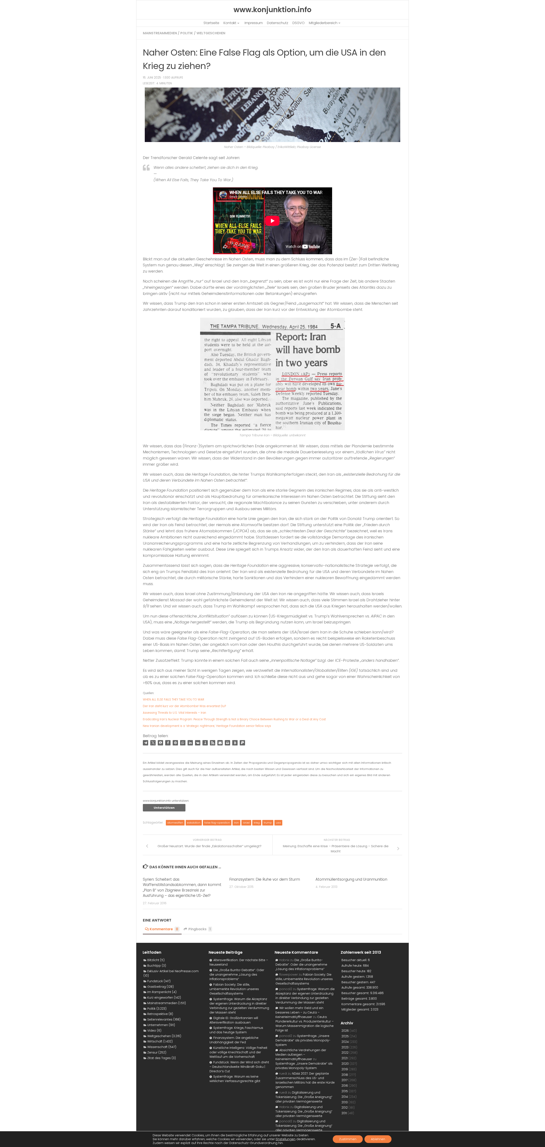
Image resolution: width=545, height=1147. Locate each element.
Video (151, 1030)
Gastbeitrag (156, 987)
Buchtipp (154, 965)
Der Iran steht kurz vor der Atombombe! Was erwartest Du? (184, 706)
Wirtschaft (154, 1041)
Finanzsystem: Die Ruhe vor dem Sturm (264, 879)
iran (236, 822)
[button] (145, 742)
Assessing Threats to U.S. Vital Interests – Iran (174, 713)
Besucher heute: (354, 971)
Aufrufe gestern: (353, 977)
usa (278, 822)
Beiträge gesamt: (355, 998)
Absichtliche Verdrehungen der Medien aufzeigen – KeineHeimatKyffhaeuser (300, 1054)
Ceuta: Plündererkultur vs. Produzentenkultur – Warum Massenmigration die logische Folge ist (304, 1023)
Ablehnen (378, 1139)
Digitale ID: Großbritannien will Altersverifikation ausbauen (233, 1020)
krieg (257, 822)
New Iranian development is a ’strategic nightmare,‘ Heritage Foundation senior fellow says (207, 726)
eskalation (193, 822)
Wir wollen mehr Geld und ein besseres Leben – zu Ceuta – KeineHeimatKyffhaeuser (299, 1012)
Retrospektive (157, 1014)
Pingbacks (199, 929)
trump (268, 822)
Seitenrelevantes (159, 1019)
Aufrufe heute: (352, 965)
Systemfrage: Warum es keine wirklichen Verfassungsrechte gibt (234, 1078)
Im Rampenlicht (159, 992)
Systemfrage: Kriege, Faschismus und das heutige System (236, 1030)
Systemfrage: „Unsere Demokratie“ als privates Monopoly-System (302, 1040)
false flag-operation (217, 822)
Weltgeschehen (210, 33)
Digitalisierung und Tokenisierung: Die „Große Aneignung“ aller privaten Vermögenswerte (303, 1097)
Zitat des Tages (159, 1058)
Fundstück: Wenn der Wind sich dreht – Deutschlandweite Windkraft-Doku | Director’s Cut (239, 1066)
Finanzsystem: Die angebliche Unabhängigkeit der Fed (233, 1040)
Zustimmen (347, 1139)
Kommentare (164, 929)
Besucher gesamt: (355, 993)
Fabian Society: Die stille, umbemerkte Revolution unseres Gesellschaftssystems (234, 989)
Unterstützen (164, 808)
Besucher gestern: (355, 982)
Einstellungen (285, 1139)
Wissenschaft (157, 1047)
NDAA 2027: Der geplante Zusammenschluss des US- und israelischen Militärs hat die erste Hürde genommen (305, 1080)
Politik (186, 33)
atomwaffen (175, 822)
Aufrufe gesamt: (353, 987)
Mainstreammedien (160, 33)
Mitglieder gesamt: (356, 1009)
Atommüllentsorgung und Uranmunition (351, 879)
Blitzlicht (153, 960)
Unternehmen (157, 1025)
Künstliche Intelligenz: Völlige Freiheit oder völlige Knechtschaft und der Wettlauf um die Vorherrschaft (238, 1052)
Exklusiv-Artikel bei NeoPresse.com (173, 971)
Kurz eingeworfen (160, 997)
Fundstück (155, 981)
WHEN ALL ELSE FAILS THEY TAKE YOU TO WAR (173, 700)
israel (246, 822)
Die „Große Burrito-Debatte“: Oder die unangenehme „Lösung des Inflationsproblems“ (236, 974)
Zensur (152, 1052)
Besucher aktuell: (354, 960)
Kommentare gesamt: (358, 1004)
